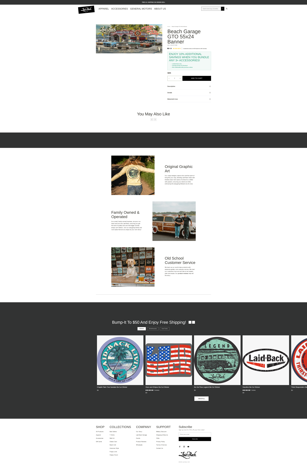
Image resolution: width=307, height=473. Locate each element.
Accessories (119, 8)
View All (201, 398)
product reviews (183, 273)
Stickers (141, 328)
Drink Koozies (153, 328)
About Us (160, 8)
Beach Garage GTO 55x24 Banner (179, 26)
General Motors (141, 8)
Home (168, 26)
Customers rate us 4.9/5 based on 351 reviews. (195, 48)
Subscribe (195, 439)
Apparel (103, 8)
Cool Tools (165, 328)
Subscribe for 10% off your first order (153, 2)
